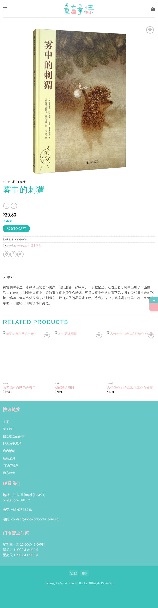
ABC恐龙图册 (64, 387)
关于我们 (9, 428)
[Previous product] (14, 206)
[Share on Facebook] (13, 254)
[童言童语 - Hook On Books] (79, 8)
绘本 (26, 245)
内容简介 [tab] (8, 277)
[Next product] (6, 206)
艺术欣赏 (36, 245)
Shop (6, 182)
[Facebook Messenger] (153, 307)
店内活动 (9, 450)
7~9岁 (20, 245)
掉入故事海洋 (12, 443)
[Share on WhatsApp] (6, 254)
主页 (6, 421)
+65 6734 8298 (21, 509)
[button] (5, 8)
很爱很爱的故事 (13, 436)
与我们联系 (10, 465)
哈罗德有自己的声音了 (19, 387)
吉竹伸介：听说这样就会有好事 (130, 387)
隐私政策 (9, 472)
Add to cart (16, 228)
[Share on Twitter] (20, 254)
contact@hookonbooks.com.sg (35, 518)
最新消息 (9, 458)
